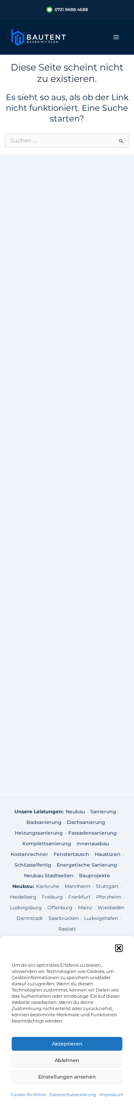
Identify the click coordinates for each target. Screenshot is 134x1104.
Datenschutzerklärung (72, 1094)
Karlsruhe (47, 886)
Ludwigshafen (101, 918)
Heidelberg (23, 897)
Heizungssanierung (39, 833)
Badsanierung (44, 822)
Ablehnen (67, 1060)
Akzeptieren (67, 1044)
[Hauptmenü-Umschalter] (116, 37)
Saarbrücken (63, 918)
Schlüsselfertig (32, 865)
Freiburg (52, 897)
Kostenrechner (29, 854)
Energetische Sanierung (87, 865)
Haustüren (108, 854)
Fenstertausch (71, 854)
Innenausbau (93, 843)
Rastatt (67, 929)
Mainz (85, 907)
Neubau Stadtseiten (49, 875)
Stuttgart (107, 886)
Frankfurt (79, 897)
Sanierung (103, 811)
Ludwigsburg (26, 907)
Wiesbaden (111, 907)
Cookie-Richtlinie (28, 1094)
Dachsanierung (86, 822)
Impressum (111, 1094)
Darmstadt (29, 918)
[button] (118, 948)
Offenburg (59, 907)
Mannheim (77, 886)
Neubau (75, 811)
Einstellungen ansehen (67, 1077)
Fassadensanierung (92, 833)
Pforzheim (108, 897)
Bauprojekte (94, 875)
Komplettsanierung (46, 843)
